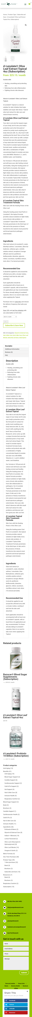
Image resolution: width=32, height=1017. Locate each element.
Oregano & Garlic (10, 850)
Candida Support (10, 780)
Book (4, 805)
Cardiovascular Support (12, 783)
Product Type (12, 14)
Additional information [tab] (12, 349)
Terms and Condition (10, 983)
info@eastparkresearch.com (15, 907)
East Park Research (12, 933)
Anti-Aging (6, 768)
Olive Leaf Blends (10, 847)
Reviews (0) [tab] (9, 352)
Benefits (5, 771)
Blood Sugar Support (11, 777)
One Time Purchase (9, 857)
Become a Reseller (15, 985)
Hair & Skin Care (7, 335)
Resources (6, 875)
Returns (6, 985)
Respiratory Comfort (11, 799)
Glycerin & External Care (21, 333)
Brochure (6, 808)
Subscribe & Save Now (14, 325)
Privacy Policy (21, 983)
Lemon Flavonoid (10, 839)
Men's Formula (8, 853)
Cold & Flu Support (10, 786)
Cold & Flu (6, 817)
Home (5, 14)
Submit (24, 973)
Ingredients (6, 827)
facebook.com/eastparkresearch (16, 927)
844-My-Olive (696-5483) (14, 901)
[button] (25, 25)
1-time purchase (10, 862)
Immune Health (9, 795)
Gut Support (8, 789)
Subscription (22, 337)
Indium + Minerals (10, 835)
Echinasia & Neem (10, 829)
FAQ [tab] (6, 355)
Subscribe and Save (13, 337)
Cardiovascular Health (10, 814)
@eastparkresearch (12, 921)
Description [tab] (8, 346)
